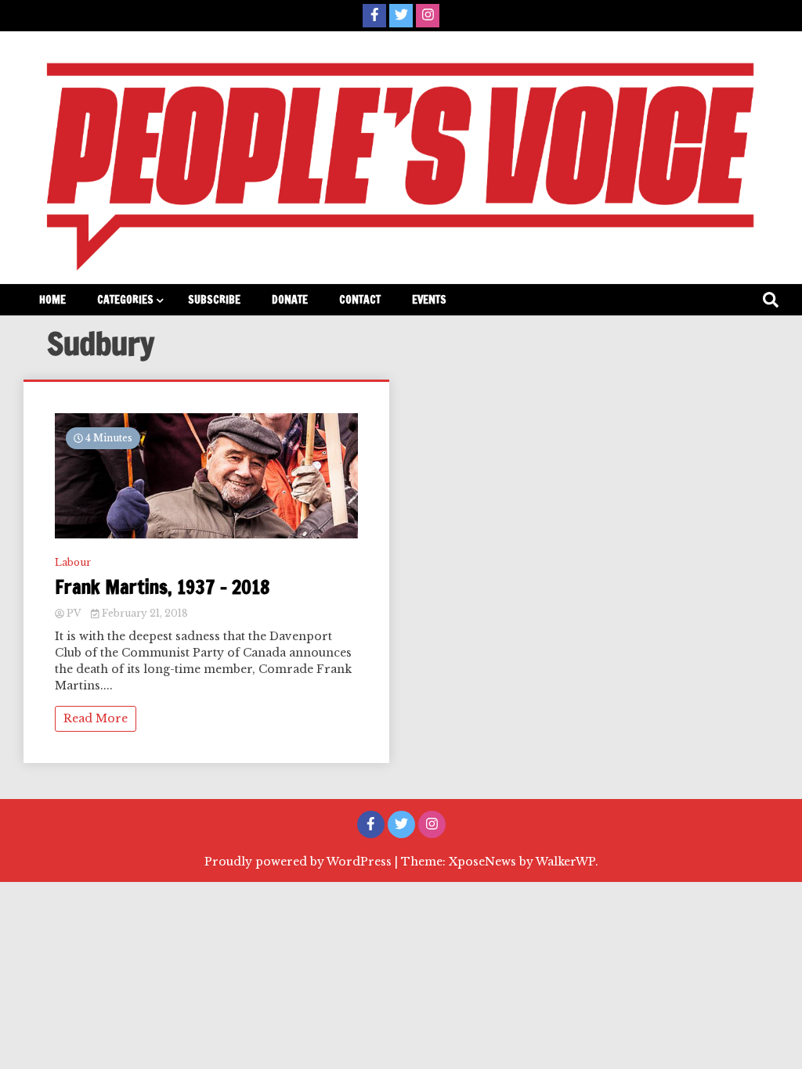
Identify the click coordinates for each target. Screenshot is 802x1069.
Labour (73, 562)
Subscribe (214, 300)
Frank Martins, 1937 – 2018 (162, 587)
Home (52, 300)
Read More (95, 718)
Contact (360, 300)
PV (73, 613)
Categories (125, 300)
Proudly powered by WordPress (299, 862)
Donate (290, 300)
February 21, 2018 (143, 613)
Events (429, 300)
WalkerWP (565, 862)
